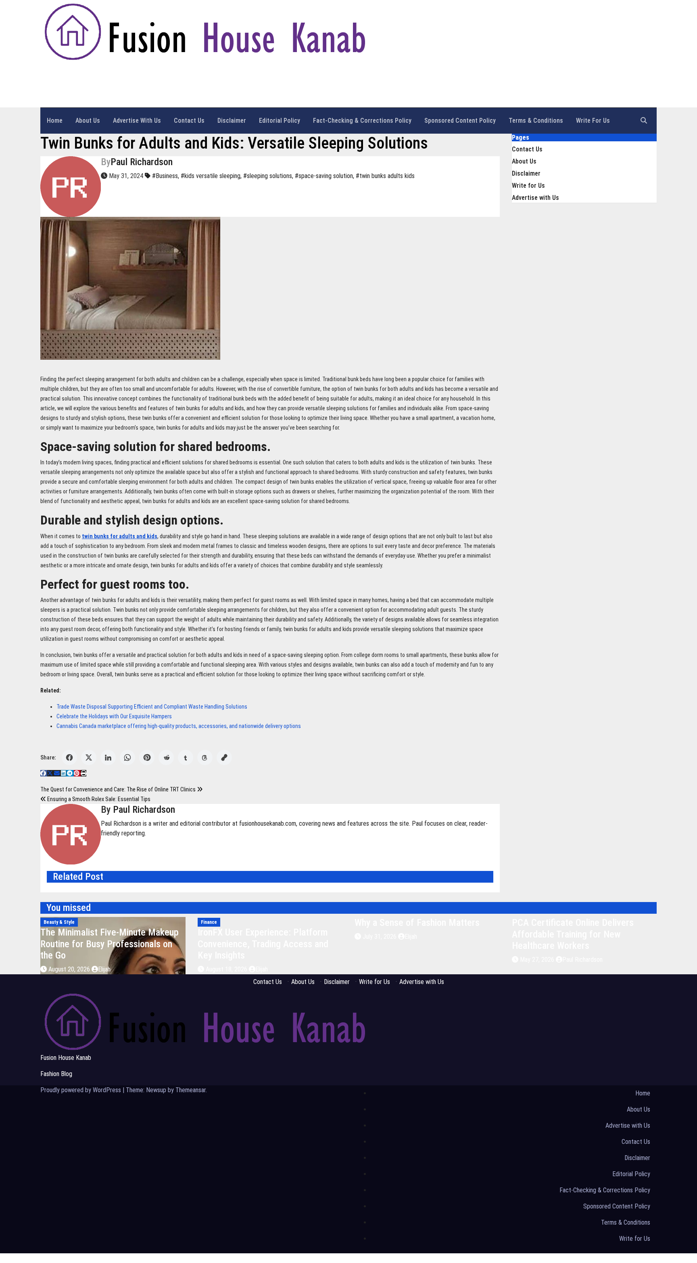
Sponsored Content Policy (460, 120)
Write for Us (593, 120)
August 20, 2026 (70, 969)
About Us (87, 120)
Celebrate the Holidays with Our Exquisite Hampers (114, 716)
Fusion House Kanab (99, 73)
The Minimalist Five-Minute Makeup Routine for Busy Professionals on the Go (109, 944)
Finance (209, 922)
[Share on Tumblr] (185, 757)
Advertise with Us (137, 120)
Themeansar (190, 1090)
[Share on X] (88, 757)
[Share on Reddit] (166, 757)
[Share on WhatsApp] (127, 757)
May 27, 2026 (538, 959)
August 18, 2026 (227, 969)
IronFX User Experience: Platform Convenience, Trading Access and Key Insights (263, 944)
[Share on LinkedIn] (108, 757)
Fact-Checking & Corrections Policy (362, 120)
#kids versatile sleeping (210, 176)
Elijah (104, 969)
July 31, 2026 (380, 936)
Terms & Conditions (536, 120)
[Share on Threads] (205, 757)
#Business (165, 176)
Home (55, 120)
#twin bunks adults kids (385, 176)
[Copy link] (224, 757)
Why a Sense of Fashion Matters (417, 922)
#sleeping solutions (267, 176)
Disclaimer (231, 120)
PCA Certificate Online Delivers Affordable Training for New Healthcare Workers (573, 934)
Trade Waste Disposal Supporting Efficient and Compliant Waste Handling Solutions (151, 706)
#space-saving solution (324, 176)
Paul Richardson (142, 162)
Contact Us (189, 120)
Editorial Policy (279, 120)
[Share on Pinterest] (146, 757)
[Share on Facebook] (69, 757)
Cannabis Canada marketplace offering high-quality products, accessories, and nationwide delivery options (178, 726)
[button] (644, 120)
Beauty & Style (59, 922)
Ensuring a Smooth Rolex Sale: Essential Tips (98, 799)
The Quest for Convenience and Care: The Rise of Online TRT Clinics (118, 789)
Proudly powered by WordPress (81, 1090)
